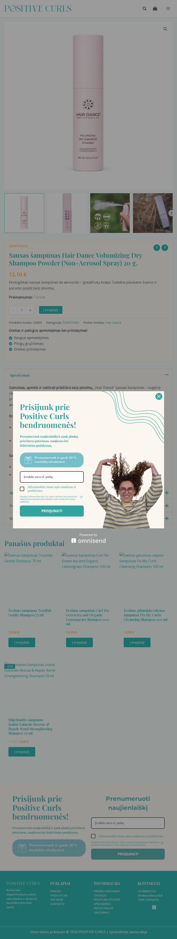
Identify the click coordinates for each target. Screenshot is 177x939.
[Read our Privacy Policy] (81, 497)
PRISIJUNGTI (51, 511)
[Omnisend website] (88, 538)
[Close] (159, 396)
